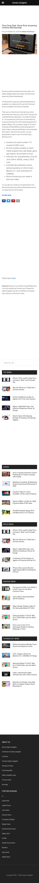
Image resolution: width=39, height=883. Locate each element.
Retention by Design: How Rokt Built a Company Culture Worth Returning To (24, 684)
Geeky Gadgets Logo (9, 775)
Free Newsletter (7, 770)
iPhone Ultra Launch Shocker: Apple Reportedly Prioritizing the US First (24, 570)
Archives (5, 756)
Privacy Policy (6, 780)
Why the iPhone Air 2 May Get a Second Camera (24, 389)
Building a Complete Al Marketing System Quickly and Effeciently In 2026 (25, 484)
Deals (13, 278)
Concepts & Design (8, 819)
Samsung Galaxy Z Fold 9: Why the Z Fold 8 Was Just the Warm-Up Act (24, 618)
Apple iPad (5, 801)
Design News (6, 824)
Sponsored (5, 852)
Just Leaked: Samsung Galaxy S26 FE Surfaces (23, 598)
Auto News (5, 810)
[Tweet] (9, 201)
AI (2, 796)
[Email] (18, 201)
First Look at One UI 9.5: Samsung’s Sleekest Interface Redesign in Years (23, 627)
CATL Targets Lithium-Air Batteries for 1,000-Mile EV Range (25, 655)
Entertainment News (9, 829)
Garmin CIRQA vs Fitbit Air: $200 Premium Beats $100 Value (24, 502)
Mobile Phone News (8, 843)
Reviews (4, 847)
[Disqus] (19, 331)
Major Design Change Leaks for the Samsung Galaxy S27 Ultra (24, 607)
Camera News (6, 815)
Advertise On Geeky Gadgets (11, 752)
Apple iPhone (6, 805)
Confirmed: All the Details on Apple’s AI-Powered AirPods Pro (24, 559)
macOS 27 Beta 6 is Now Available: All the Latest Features (25, 493)
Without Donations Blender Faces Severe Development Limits (25, 645)
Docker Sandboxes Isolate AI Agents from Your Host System (24, 398)
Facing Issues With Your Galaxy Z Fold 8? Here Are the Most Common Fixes (25, 589)
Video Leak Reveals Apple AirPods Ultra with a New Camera (25, 674)
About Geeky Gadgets (9, 747)
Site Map (5, 784)
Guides (4, 838)
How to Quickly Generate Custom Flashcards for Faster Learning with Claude (25, 475)
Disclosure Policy (18, 293)
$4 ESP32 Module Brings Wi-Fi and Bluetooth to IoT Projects (23, 512)
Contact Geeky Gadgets (10, 761)
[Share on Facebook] (4, 201)
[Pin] (13, 201)
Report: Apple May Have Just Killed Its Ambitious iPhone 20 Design (23, 408)
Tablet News (6, 857)
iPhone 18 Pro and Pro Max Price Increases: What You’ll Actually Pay (24, 380)
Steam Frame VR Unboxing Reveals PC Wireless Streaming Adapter (24, 418)
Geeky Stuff (6, 833)
